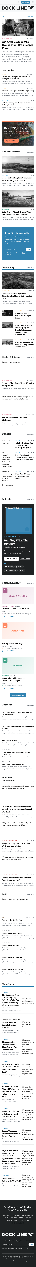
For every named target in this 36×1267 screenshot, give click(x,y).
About (10, 1261)
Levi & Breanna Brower (18, 547)
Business (5, 100)
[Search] (18, 2)
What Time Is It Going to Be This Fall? (11, 1179)
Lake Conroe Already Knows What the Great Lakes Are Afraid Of (16, 213)
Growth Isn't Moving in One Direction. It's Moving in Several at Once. (16, 77)
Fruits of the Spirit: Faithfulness (12, 969)
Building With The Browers (16, 541)
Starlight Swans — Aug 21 (13, 643)
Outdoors (5, 209)
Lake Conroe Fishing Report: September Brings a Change (18, 727)
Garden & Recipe (25, 1218)
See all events (18, 695)
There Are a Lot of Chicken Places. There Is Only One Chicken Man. (24, 457)
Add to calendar (9, 616)
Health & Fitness (7, 38)
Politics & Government (10, 804)
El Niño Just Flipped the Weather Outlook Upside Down (16, 753)
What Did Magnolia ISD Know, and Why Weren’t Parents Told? (24, 344)
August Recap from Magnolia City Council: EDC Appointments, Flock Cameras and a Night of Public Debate (11, 1157)
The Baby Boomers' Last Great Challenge (15, 418)
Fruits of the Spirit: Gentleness (12, 957)
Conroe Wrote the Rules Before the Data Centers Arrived (16, 879)
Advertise (21, 1261)
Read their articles (25, 559)
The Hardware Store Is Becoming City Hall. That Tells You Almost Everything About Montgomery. (23, 330)
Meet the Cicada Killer (9, 740)
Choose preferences (23, 1248)
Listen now (11, 559)
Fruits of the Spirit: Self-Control (12, 933)
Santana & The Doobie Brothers (15, 608)
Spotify (20, 566)
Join (28, 249)
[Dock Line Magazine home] (18, 8)
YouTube (10, 566)
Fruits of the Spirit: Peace (10, 945)
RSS (23, 570)
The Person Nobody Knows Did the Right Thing (18, 90)
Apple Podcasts (12, 570)
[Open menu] (32, 2)
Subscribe (25, 2)
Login (26, 1261)
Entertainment (27, 1215)
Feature (14, 1218)
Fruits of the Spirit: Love (12, 920)
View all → (30, 152)
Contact (15, 1261)
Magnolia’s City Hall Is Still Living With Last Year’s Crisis (17, 844)
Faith (4, 917)
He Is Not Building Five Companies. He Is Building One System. (16, 104)
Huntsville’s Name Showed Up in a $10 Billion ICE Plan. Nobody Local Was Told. (17, 809)
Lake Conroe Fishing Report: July (13, 764)
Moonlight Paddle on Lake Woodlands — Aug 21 (13, 679)
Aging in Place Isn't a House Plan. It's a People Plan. (17, 44)
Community (6, 74)
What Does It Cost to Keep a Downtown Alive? (23, 476)
